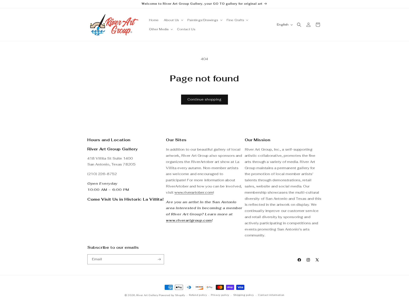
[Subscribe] (159, 259)
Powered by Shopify (172, 295)
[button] (173, 20)
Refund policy (198, 294)
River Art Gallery (147, 295)
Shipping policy (243, 294)
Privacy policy (220, 294)
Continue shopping (204, 99)
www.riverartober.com (193, 192)
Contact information (271, 294)
